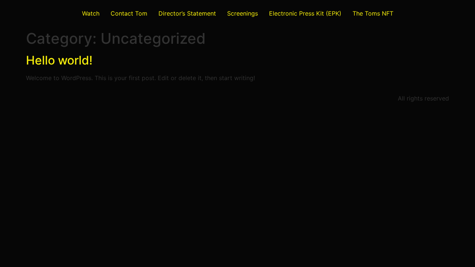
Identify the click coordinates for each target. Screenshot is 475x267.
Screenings (242, 13)
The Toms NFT (373, 13)
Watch (90, 13)
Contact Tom (129, 13)
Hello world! (59, 60)
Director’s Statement (187, 13)
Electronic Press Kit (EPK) (305, 13)
